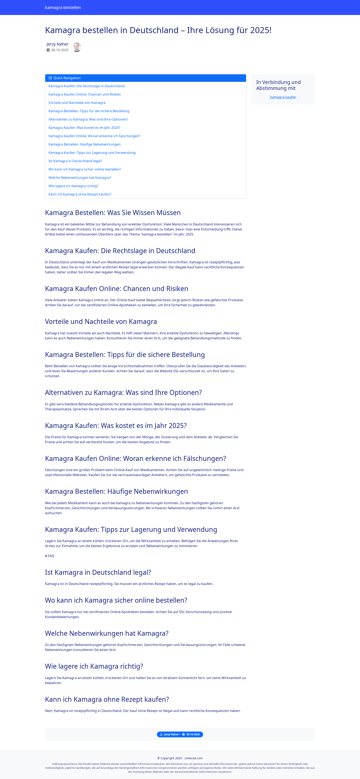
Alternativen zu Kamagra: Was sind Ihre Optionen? (88, 119)
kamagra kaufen (283, 97)
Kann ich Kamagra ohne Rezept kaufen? (80, 194)
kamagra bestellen (63, 7)
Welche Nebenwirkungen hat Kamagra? (80, 177)
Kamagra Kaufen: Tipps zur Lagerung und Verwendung (92, 152)
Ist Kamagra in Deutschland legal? (75, 161)
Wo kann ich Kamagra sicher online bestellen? (85, 169)
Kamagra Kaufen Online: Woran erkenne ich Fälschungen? (94, 136)
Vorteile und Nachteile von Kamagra (77, 102)
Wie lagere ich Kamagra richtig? (73, 186)
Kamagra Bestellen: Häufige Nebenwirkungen (85, 144)
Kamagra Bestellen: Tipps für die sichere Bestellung (89, 111)
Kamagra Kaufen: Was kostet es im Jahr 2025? (84, 127)
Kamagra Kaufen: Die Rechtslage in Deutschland (87, 86)
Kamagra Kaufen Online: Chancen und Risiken (85, 94)
